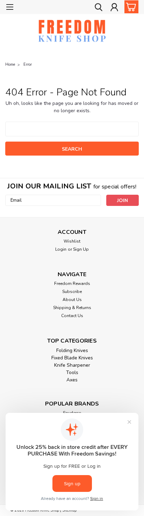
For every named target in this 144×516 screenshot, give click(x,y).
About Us (72, 299)
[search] (98, 8)
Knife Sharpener (72, 365)
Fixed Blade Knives (72, 357)
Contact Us (72, 315)
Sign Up (81, 249)
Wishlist (72, 241)
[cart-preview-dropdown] (130, 6)
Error (27, 64)
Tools (72, 372)
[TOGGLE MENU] (9, 8)
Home (10, 64)
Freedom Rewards (72, 283)
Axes (72, 380)
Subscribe (72, 291)
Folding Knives (72, 350)
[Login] (114, 8)
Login (60, 249)
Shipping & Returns (72, 307)
